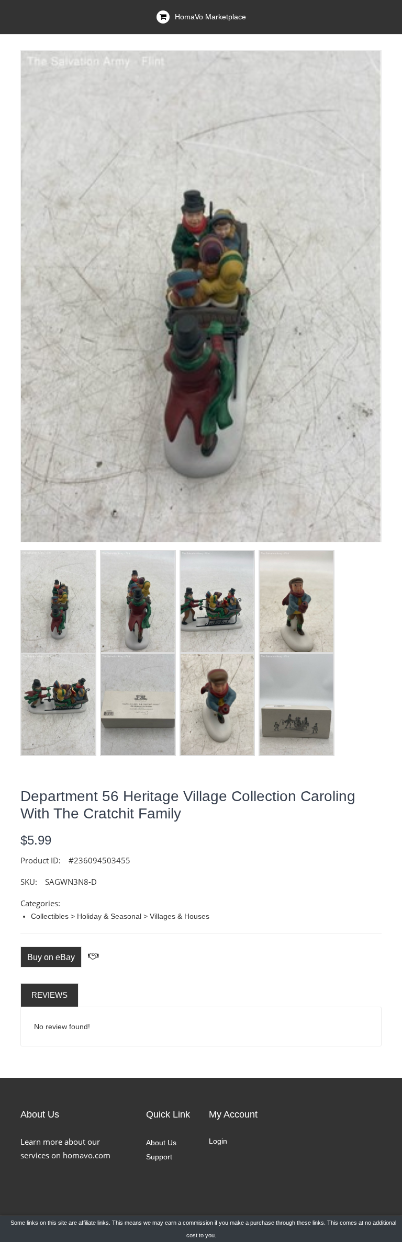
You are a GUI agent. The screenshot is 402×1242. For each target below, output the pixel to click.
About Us (161, 1142)
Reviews (49, 994)
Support (159, 1157)
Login (218, 1141)
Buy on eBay (51, 957)
